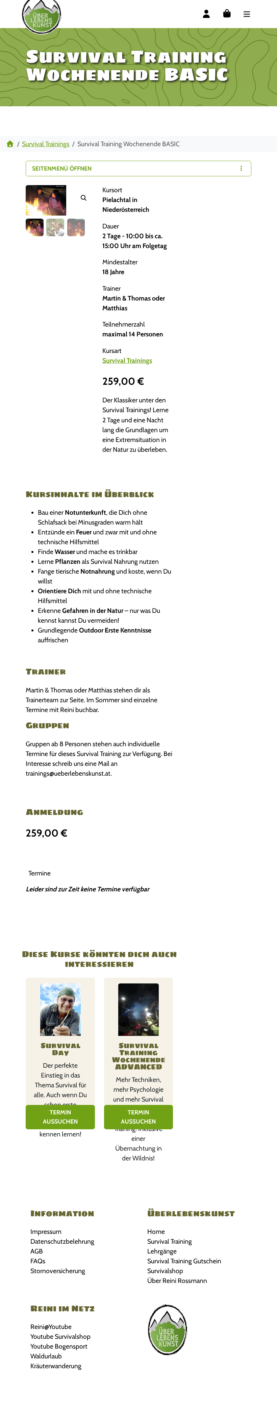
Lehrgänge (162, 1251)
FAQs (37, 1261)
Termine (39, 873)
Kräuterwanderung (55, 1366)
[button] (84, 198)
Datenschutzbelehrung (62, 1241)
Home (156, 1231)
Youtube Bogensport (58, 1346)
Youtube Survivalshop (60, 1336)
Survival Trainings (45, 144)
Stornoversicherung (57, 1271)
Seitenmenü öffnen (62, 168)
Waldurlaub (46, 1356)
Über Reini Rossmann (177, 1281)
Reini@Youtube (51, 1327)
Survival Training (169, 1241)
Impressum (45, 1231)
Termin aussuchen (60, 1117)
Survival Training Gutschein (184, 1261)
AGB (36, 1251)
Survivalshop (165, 1271)
